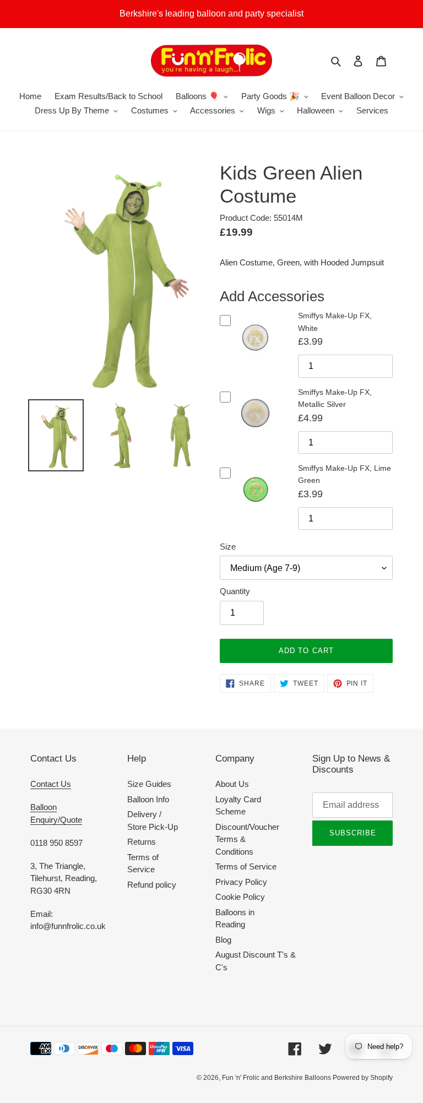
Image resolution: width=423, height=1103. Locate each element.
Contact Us (50, 784)
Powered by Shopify (363, 1078)
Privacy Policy (241, 882)
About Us (232, 784)
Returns (141, 841)
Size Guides (149, 784)
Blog (223, 939)
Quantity (235, 591)
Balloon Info (148, 799)
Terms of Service (245, 866)
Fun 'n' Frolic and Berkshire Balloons (277, 1078)
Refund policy (151, 884)
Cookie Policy (240, 896)
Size (228, 546)
